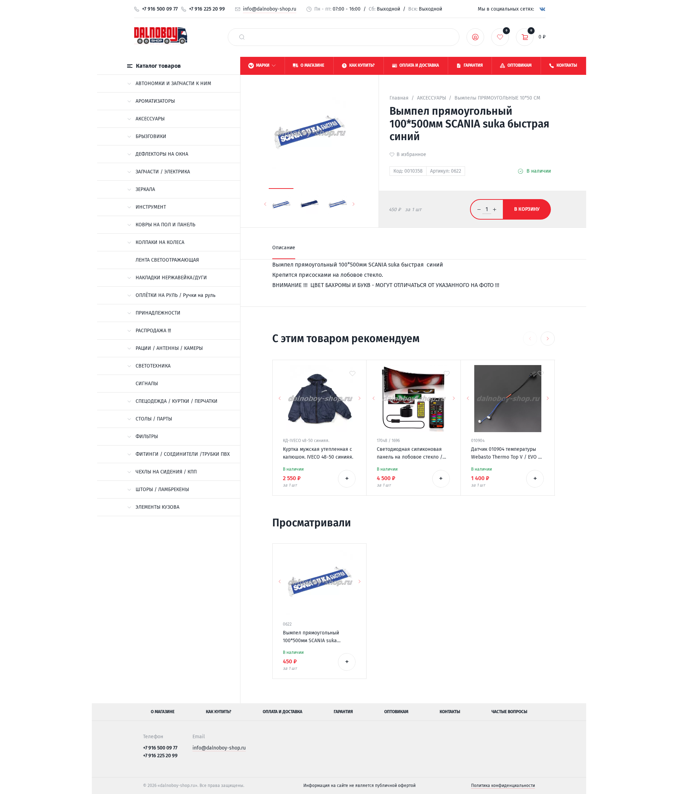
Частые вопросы (509, 711)
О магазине (162, 711)
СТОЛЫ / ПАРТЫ (154, 419)
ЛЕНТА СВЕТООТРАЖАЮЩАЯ (167, 260)
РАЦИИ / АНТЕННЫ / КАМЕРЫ (169, 348)
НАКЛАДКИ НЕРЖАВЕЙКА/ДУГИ (171, 278)
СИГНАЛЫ (147, 384)
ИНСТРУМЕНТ (151, 207)
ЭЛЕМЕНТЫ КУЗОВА (157, 507)
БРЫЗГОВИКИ (151, 136)
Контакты (450, 711)
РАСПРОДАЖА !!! (153, 331)
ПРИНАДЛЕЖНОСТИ (158, 313)
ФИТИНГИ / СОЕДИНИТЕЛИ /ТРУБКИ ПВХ (183, 454)
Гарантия (343, 711)
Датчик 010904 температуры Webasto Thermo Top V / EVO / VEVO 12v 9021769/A (506, 453)
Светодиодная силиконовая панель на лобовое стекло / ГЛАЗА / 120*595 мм (409, 453)
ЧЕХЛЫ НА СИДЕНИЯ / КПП (166, 472)
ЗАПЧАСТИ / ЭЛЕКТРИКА (163, 172)
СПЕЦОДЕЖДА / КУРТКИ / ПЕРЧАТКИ (177, 401)
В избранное (411, 154)
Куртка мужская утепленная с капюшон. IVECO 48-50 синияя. (318, 453)
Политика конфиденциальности (503, 785)
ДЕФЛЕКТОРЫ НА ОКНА (162, 154)
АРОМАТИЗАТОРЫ (155, 101)
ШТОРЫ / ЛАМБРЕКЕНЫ (162, 489)
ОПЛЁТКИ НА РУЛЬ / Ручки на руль (175, 295)
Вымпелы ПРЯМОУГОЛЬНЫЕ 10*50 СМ (497, 98)
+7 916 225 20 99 (207, 9)
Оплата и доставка (282, 711)
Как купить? (218, 711)
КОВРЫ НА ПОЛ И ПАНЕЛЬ (165, 225)
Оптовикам (396, 711)
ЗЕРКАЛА (145, 189)
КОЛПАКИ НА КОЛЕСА (160, 242)
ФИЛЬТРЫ (147, 437)
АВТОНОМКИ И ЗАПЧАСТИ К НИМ (173, 83)
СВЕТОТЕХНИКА (153, 366)
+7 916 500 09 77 (160, 9)
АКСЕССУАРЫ (150, 119)
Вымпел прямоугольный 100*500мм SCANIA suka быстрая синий (311, 637)
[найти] (242, 37)
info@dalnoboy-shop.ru (269, 9)
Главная (399, 98)
